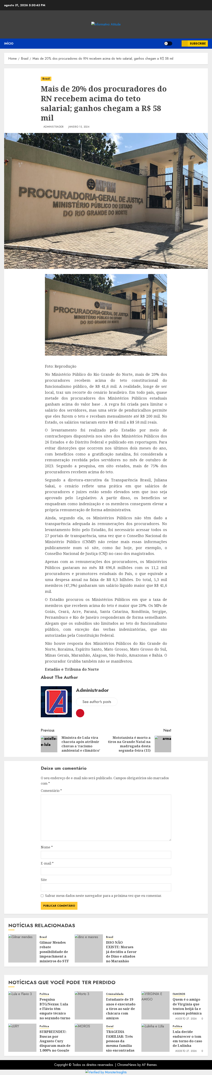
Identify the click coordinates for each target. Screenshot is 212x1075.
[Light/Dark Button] (168, 43)
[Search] (176, 43)
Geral (109, 1026)
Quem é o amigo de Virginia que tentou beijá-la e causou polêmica (187, 1006)
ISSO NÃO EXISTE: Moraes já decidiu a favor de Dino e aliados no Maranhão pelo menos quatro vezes (121, 956)
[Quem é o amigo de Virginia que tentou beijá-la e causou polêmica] (155, 1005)
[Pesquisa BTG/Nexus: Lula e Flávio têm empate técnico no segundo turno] (22, 1005)
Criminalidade (115, 994)
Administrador (53, 127)
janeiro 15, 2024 (78, 127)
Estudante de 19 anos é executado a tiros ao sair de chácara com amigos (120, 1008)
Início (8, 43)
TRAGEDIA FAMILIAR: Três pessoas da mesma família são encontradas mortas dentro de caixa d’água (121, 1045)
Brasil (46, 79)
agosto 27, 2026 (186, 1019)
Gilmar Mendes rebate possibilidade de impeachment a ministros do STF (54, 951)
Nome (47, 847)
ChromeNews (126, 1064)
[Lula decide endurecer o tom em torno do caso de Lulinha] (155, 1038)
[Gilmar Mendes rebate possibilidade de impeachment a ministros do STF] (22, 948)
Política (44, 994)
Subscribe (198, 43)
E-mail (47, 863)
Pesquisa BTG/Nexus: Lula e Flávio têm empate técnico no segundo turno (55, 1008)
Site (44, 879)
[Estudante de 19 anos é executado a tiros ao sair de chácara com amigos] (89, 1005)
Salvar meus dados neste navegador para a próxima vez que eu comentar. (103, 895)
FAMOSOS (179, 994)
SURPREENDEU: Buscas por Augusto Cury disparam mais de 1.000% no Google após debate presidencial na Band (55, 1048)
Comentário (51, 790)
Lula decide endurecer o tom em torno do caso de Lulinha (187, 1038)
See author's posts (96, 701)
